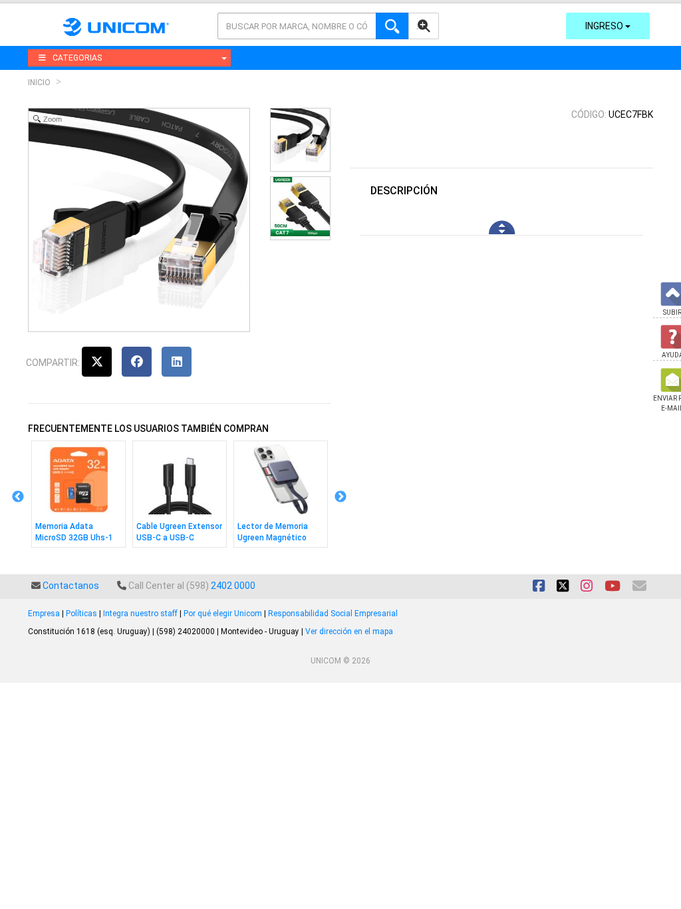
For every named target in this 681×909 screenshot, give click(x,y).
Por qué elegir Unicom (223, 613)
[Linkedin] (177, 362)
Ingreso (605, 26)
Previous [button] (18, 497)
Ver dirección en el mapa (349, 631)
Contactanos (71, 585)
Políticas (81, 613)
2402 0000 (233, 585)
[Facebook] (137, 362)
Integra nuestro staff (140, 613)
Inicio (39, 82)
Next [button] (340, 497)
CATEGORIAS (77, 58)
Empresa (44, 613)
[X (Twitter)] (97, 362)
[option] (78, 497)
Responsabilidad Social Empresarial (333, 613)
